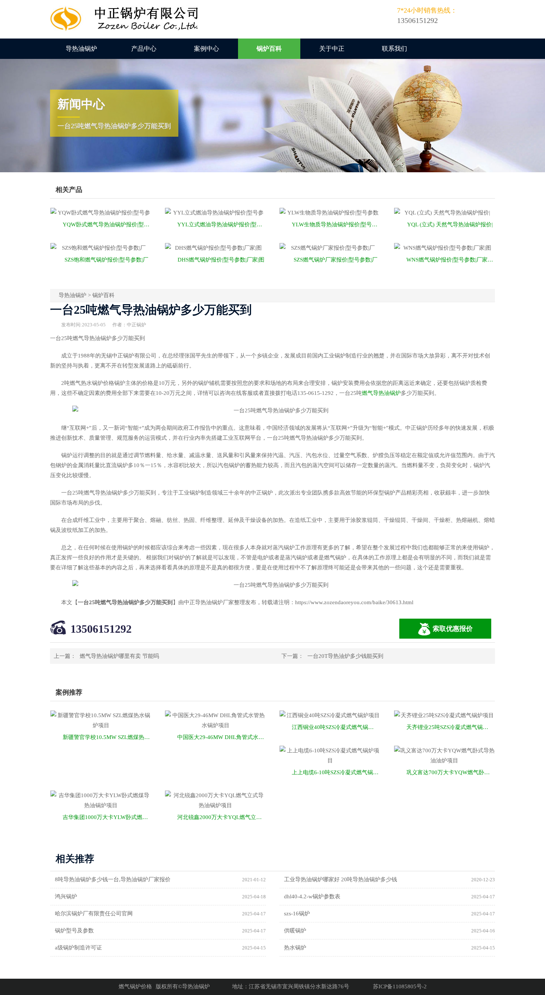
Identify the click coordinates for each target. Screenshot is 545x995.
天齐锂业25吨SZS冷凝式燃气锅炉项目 (450, 727)
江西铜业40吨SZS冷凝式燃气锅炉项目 (336, 727)
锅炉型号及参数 (74, 931)
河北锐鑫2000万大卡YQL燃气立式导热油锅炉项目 (221, 817)
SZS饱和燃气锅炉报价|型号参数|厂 (106, 260)
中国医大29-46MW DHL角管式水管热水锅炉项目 (221, 737)
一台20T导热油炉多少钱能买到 (345, 656)
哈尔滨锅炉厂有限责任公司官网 (94, 913)
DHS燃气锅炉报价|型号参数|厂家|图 (221, 260)
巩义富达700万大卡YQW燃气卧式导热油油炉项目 (450, 772)
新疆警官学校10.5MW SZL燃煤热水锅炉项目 (107, 737)
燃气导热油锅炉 (381, 393)
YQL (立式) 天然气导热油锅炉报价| (450, 224)
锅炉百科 (269, 48)
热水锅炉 (295, 948)
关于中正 (331, 48)
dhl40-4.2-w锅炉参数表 (312, 896)
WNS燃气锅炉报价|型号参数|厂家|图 (450, 260)
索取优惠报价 (453, 628)
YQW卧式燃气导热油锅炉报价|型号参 (107, 224)
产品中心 (143, 48)
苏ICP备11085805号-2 (400, 986)
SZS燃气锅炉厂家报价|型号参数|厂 (335, 260)
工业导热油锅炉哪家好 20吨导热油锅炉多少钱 (340, 879)
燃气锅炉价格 (135, 986)
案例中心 (206, 48)
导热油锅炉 (81, 48)
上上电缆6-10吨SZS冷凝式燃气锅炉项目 (336, 772)
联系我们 (394, 48)
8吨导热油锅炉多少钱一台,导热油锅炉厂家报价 (113, 879)
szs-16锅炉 (297, 913)
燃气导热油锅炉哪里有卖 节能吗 (119, 656)
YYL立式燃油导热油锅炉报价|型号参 (221, 224)
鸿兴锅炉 (66, 896)
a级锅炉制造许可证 (78, 948)
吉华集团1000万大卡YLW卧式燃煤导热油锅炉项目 (107, 817)
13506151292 (101, 629)
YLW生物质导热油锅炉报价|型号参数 (336, 224)
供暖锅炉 (295, 931)
